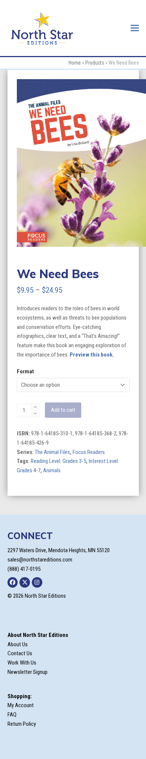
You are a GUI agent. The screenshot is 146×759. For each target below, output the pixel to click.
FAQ (11, 714)
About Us (17, 644)
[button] (135, 28)
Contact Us (19, 653)
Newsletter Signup (27, 672)
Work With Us (21, 662)
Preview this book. (92, 354)
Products (94, 63)
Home (75, 63)
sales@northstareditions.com (39, 559)
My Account (20, 705)
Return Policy (21, 724)
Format (25, 371)
